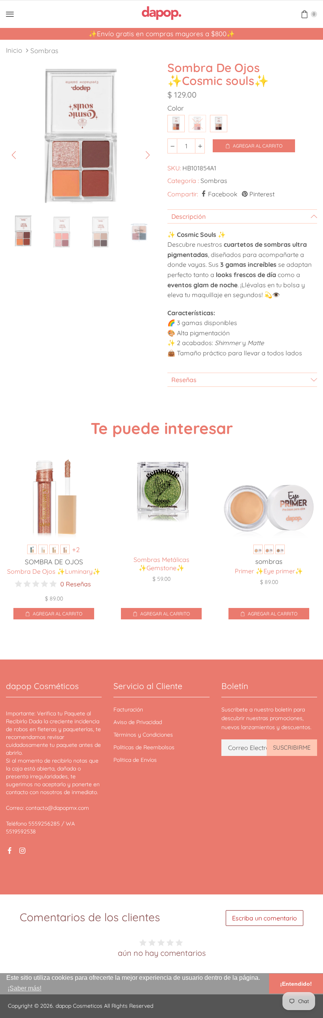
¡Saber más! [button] (24, 988)
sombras (268, 561)
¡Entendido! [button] (296, 984)
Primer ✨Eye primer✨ (269, 571)
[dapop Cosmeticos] (161, 13)
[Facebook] (9, 850)
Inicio (14, 50)
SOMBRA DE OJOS (54, 562)
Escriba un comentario (264, 918)
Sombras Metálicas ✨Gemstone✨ (161, 564)
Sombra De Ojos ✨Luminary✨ (53, 571)
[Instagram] (22, 850)
